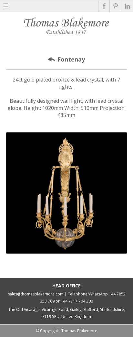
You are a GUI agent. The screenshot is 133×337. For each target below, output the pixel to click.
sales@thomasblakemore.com (36, 294)
